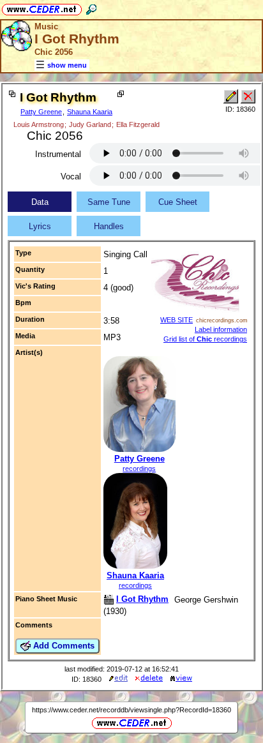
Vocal (71, 176)
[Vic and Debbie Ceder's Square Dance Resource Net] (42, 7)
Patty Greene (41, 112)
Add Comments (62, 645)
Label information (221, 329)
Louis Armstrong (38, 124)
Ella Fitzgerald (138, 124)
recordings (139, 468)
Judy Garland (90, 124)
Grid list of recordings (205, 339)
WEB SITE (176, 320)
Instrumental (58, 154)
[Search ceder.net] (91, 7)
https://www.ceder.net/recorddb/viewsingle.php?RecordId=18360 (131, 710)
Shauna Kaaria (89, 112)
